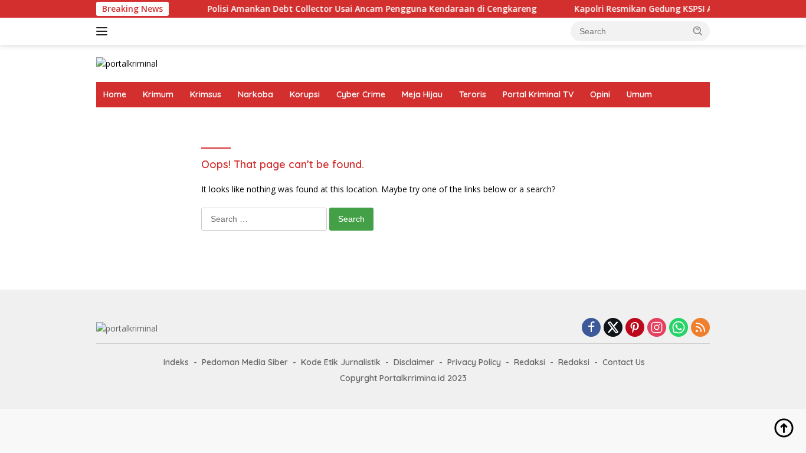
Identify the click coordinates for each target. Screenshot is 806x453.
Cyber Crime (360, 94)
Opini (600, 94)
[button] (698, 30)
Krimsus (205, 94)
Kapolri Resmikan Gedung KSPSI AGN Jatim (655, 9)
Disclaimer (414, 362)
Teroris (472, 94)
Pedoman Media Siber (245, 362)
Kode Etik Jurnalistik (341, 362)
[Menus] (104, 31)
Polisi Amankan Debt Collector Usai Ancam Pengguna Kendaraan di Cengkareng (364, 9)
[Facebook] (591, 328)
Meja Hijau (422, 94)
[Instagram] (656, 328)
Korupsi (305, 94)
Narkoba (255, 94)
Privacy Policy (474, 362)
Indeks (176, 362)
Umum (639, 94)
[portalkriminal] (127, 62)
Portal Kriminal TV (538, 94)
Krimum (158, 94)
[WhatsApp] (678, 328)
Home (114, 94)
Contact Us (623, 362)
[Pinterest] (634, 328)
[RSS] (700, 328)
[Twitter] (613, 328)
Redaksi (529, 362)
